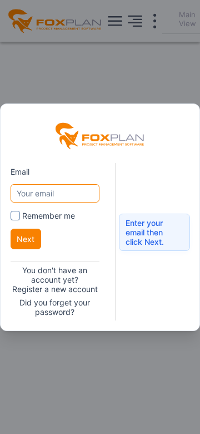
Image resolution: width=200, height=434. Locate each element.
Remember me (48, 215)
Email (20, 171)
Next (25, 239)
